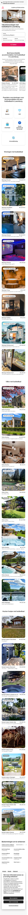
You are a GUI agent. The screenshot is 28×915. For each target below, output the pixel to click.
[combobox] (13, 35)
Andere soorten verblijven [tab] (8, 844)
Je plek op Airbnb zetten (17, 7)
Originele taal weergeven (9, 3)
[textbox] (7, 40)
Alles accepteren (13, 898)
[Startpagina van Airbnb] (3, 7)
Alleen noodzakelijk (13, 902)
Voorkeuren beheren (13, 905)
